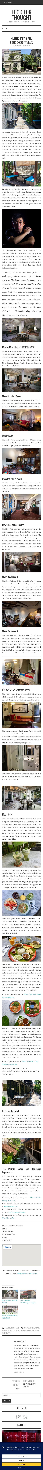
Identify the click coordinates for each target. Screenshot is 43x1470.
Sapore (17, 1388)
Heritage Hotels (7, 1330)
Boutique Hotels (29, 1328)
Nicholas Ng (8, 2)
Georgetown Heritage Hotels (30, 1330)
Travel (17, 1328)
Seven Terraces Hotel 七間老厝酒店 (10, 1316)
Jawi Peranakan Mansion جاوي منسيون (28, 1301)
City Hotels (16, 1330)
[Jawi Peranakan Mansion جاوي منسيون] (28, 1294)
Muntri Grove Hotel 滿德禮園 (29, 1385)
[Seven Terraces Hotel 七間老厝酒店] (10, 1309)
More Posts (19, 1372)
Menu (4, 28)
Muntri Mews (6, 1333)
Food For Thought (22, 15)
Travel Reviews (9, 1328)
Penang (37, 1328)
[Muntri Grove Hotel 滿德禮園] (10, 1294)
